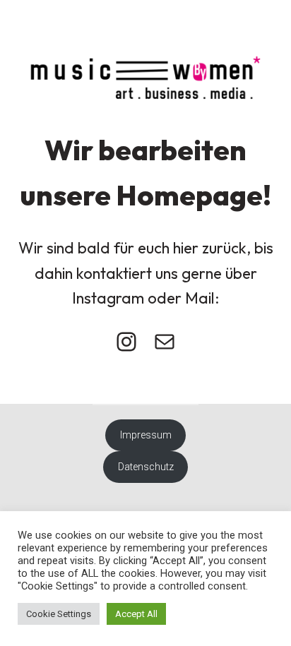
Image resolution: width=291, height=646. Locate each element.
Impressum (146, 435)
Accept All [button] (136, 614)
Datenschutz (146, 466)
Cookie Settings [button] (58, 614)
